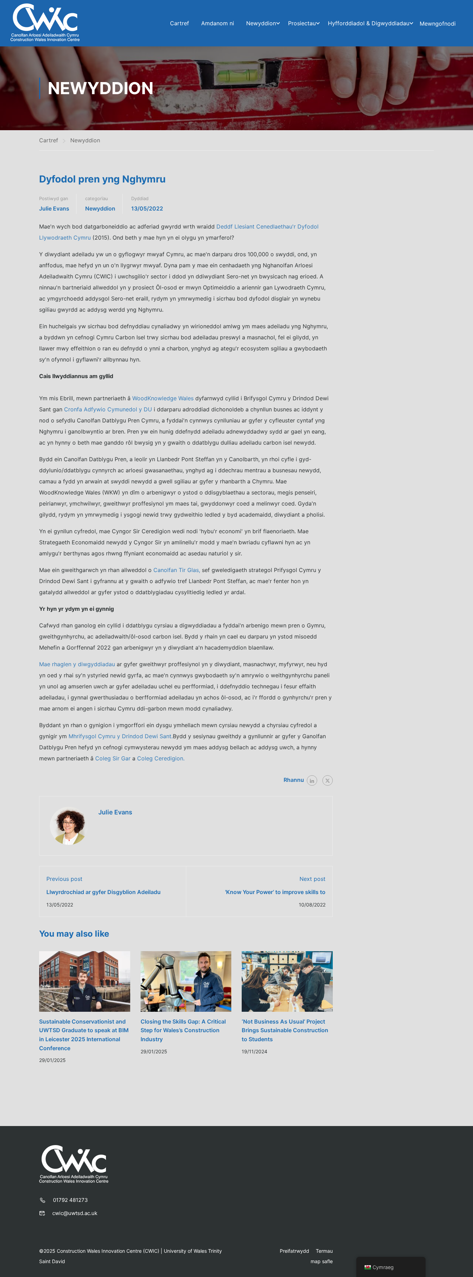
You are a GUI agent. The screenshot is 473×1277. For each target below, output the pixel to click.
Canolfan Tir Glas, (176, 569)
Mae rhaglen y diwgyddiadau (77, 664)
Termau (324, 1251)
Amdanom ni (217, 23)
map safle (322, 1261)
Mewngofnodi (438, 23)
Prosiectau (302, 23)
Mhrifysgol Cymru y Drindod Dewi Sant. (121, 736)
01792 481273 (70, 1200)
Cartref (179, 23)
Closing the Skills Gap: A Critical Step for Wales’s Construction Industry (183, 1030)
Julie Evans (54, 208)
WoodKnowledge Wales (163, 398)
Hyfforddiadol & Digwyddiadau (368, 23)
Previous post (64, 878)
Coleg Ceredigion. (161, 758)
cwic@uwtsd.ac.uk (74, 1213)
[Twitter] (327, 780)
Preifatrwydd (294, 1251)
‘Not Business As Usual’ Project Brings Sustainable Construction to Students (285, 1030)
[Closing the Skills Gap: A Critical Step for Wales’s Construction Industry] (186, 980)
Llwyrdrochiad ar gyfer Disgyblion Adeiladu (103, 891)
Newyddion (261, 23)
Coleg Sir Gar (113, 758)
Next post (312, 878)
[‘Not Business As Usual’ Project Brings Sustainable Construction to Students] (287, 980)
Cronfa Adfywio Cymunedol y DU (108, 409)
